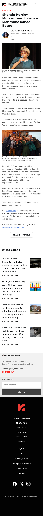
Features (21, 427)
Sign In (21, 448)
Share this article (21, 235)
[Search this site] (35, 4)
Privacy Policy (21, 458)
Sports (21, 441)
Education (6, 10)
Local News (21, 432)
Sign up (21, 392)
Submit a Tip (21, 468)
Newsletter (21, 436)
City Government (21, 418)
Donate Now (8, 372)
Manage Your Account (21, 463)
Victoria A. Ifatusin (21, 30)
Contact (21, 473)
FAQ (21, 453)
